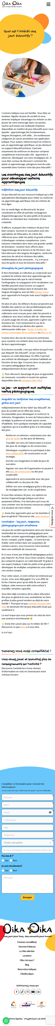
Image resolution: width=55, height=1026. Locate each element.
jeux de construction (20, 471)
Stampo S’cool (41, 292)
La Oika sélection (27, 951)
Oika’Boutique (27, 973)
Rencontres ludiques (27, 969)
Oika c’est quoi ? (27, 960)
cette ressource (42, 516)
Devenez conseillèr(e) (27, 942)
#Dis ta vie (46, 332)
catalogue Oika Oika (31, 380)
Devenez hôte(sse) (27, 946)
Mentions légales (14, 1018)
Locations (27, 955)
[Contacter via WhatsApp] (6, 1020)
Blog (27, 964)
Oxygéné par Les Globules (36, 1018)
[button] (49, 4)
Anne (23, 627)
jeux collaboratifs (14, 453)
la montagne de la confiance (23, 332)
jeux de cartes (13, 438)
